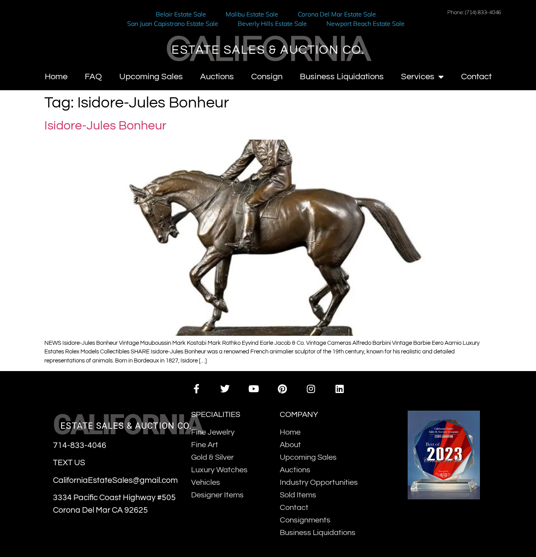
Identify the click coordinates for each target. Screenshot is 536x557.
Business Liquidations (342, 76)
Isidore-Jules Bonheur (105, 125)
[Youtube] (253, 388)
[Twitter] (225, 388)
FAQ (93, 76)
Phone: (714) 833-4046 (474, 12)
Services (417, 76)
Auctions (217, 76)
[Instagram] (311, 388)
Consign (267, 76)
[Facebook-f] (196, 388)
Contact (476, 76)
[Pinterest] (282, 388)
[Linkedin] (339, 388)
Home (56, 76)
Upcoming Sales (151, 76)
